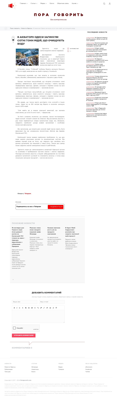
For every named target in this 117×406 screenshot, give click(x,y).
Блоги (52, 3)
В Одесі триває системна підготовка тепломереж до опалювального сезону (96, 49)
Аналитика (35, 369)
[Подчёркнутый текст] (19, 308)
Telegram (28, 193)
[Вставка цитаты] (50, 308)
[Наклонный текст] (17, 308)
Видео (60, 367)
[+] (13, 37)
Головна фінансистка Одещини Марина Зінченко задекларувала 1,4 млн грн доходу (96, 78)
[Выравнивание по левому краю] (25, 308)
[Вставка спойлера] (56, 308)
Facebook (88, 369)
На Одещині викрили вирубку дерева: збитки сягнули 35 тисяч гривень (96, 39)
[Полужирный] (14, 308)
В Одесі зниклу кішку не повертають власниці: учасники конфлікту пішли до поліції (96, 55)
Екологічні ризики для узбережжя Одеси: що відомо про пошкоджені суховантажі (97, 44)
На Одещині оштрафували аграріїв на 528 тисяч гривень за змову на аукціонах (97, 60)
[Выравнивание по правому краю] (31, 308)
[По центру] (28, 308)
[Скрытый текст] (47, 308)
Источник (18, 201)
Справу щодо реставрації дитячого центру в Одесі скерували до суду (95, 65)
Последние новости (97, 32)
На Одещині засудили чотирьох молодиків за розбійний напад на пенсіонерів (97, 83)
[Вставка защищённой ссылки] (41, 308)
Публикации (9, 369)
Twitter (87, 371)
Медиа (42, 3)
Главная (23, 3)
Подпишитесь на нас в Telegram (28, 206)
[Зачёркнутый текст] (22, 308)
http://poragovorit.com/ (41, 391)
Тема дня (7, 371)
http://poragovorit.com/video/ (90, 391)
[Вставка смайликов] (35, 308)
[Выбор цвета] (44, 308)
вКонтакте (88, 367)
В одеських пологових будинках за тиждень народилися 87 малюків (97, 99)
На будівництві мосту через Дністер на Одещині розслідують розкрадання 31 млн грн (96, 72)
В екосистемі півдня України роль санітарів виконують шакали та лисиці (96, 115)
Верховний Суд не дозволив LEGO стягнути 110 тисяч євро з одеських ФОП (96, 93)
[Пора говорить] (10, 3)
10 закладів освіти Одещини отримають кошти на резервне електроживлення (95, 88)
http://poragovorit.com (72, 393)
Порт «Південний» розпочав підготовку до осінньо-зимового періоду (96, 109)
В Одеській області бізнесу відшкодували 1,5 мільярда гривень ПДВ (96, 104)
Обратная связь (63, 3)
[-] (13, 40)
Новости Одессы (10, 367)
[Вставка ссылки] (38, 308)
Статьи (33, 3)
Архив (74, 3)
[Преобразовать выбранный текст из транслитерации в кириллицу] (53, 308)
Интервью (35, 367)
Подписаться (56, 207)
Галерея (61, 369)
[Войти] (109, 3)
